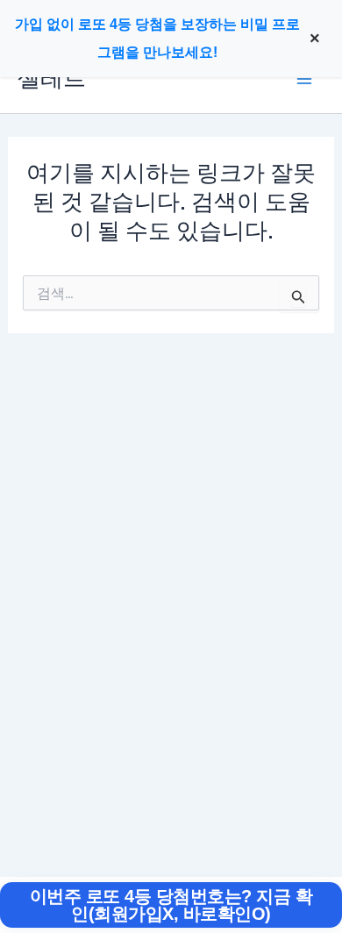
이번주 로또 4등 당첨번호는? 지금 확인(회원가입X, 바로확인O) (171, 905)
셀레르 (52, 78)
